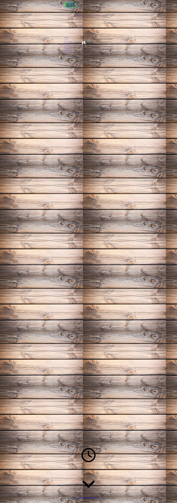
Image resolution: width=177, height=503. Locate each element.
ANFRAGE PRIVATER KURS (68, 52)
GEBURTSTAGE (66, 39)
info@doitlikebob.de (92, 498)
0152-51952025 (83, 498)
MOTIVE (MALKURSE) (68, 48)
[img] (88, 4)
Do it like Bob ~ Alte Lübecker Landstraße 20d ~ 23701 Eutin (88, 497)
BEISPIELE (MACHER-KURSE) (69, 50)
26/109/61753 (104, 498)
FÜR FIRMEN (66, 37)
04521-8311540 (74, 498)
